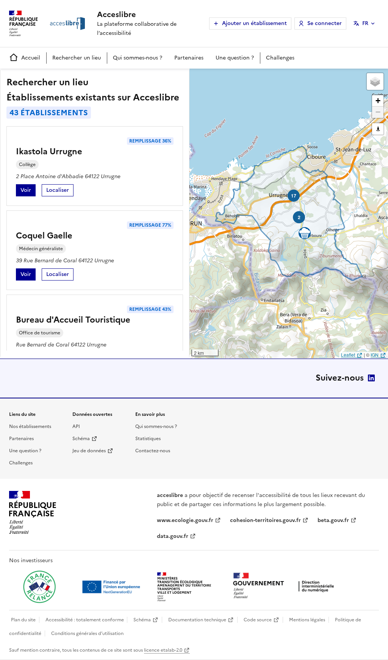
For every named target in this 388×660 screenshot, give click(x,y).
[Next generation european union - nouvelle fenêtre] (112, 587)
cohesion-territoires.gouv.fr (265, 520)
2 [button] (299, 217)
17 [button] (293, 195)
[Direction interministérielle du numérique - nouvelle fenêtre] (285, 586)
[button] (375, 81)
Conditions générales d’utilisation (87, 633)
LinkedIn (371, 378)
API (76, 426)
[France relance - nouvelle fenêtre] (39, 587)
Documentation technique (197, 619)
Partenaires (188, 58)
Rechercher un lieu (76, 58)
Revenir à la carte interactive (249, 77)
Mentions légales (307, 619)
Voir (28, 191)
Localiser (60, 191)
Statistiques (148, 438)
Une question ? (235, 58)
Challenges (280, 58)
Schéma (81, 438)
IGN (375, 354)
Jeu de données (89, 450)
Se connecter (324, 23)
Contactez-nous (152, 450)
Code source (258, 619)
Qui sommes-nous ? (137, 58)
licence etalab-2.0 (163, 650)
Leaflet (348, 354)
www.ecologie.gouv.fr (185, 520)
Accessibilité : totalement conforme (84, 619)
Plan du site (23, 619)
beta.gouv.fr (333, 520)
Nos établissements (30, 426)
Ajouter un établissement (254, 23)
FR (365, 23)
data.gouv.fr (172, 536)
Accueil (30, 58)
